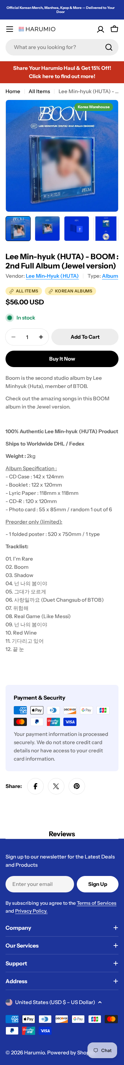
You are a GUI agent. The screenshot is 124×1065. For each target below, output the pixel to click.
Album (110, 276)
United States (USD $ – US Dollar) (55, 1002)
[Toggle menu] (10, 29)
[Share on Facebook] (35, 786)
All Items (39, 91)
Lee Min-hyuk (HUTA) (52, 276)
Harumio (34, 1052)
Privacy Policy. (31, 911)
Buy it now (62, 358)
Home (13, 91)
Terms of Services (96, 903)
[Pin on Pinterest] (77, 786)
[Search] (109, 47)
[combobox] (62, 47)
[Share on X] (56, 786)
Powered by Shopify (71, 1052)
